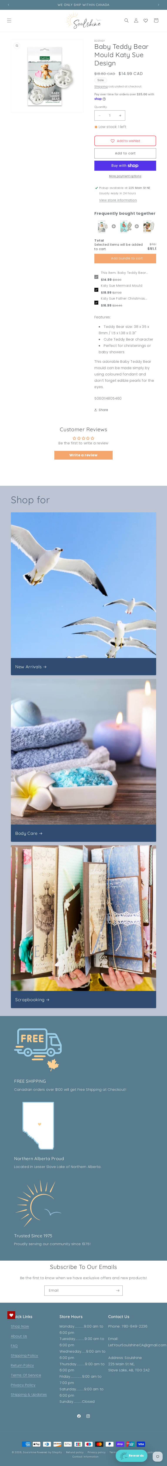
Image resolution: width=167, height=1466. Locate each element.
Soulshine (30, 1452)
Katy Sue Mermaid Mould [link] (121, 286)
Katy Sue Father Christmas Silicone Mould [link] (123, 299)
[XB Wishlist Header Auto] (145, 20)
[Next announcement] (158, 5)
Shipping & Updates (29, 1394)
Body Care (26, 833)
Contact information (85, 1456)
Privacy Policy (23, 1385)
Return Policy (22, 1365)
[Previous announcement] (8, 5)
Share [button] (103, 410)
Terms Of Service (26, 1375)
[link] (102, 226)
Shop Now (20, 1326)
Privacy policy (96, 1452)
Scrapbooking (30, 999)
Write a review (83, 455)
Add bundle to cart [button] (127, 258)
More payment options (125, 176)
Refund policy (75, 1452)
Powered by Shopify (49, 1452)
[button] (9, 20)
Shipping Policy (24, 1355)
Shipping (101, 86)
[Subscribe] (117, 1290)
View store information (118, 200)
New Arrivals (28, 666)
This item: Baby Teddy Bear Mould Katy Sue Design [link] (123, 273)
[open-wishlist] (11, 1315)
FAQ (14, 1345)
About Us (19, 1336)
